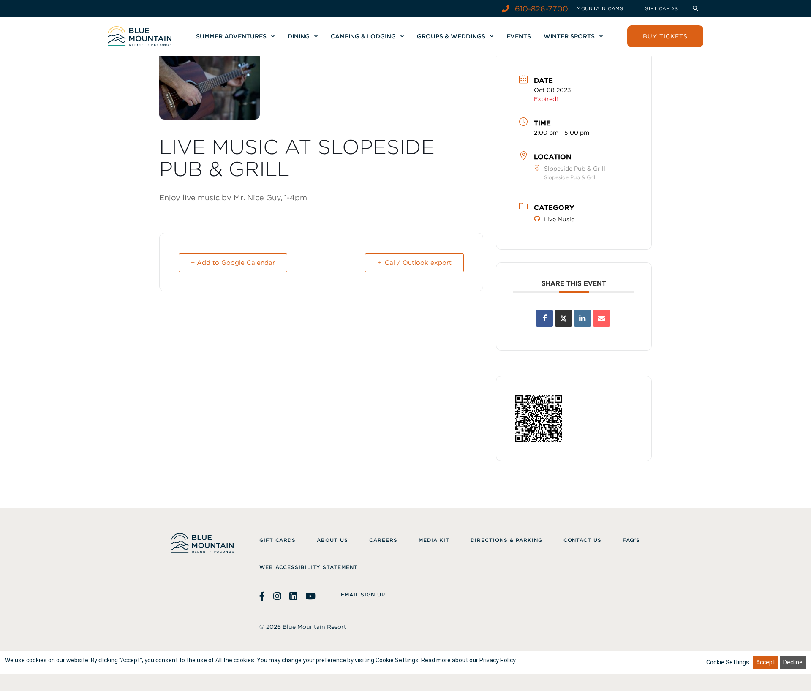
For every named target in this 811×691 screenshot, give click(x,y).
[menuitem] (600, 8)
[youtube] (310, 596)
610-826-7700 (540, 8)
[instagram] (277, 596)
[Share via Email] (601, 318)
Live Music (559, 219)
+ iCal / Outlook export (414, 263)
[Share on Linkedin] (582, 318)
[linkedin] (293, 596)
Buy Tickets (665, 36)
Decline (793, 662)
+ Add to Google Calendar (233, 263)
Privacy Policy (497, 660)
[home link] (139, 36)
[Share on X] (563, 318)
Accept (765, 662)
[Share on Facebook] (544, 318)
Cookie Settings (727, 662)
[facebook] (263, 596)
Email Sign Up (363, 594)
